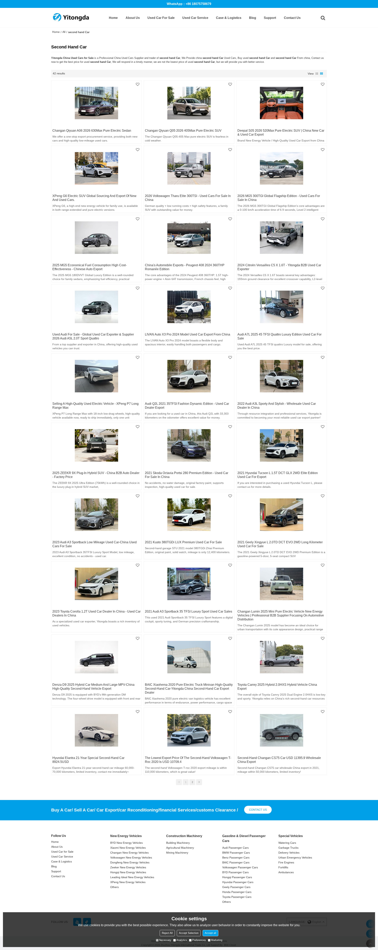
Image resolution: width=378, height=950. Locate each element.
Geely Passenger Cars (236, 887)
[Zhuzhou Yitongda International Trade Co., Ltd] (71, 17)
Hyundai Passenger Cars (237, 882)
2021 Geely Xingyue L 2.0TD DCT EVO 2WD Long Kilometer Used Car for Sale (280, 544)
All (63, 31)
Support (270, 17)
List (316, 74)
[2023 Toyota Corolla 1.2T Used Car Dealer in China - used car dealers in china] (96, 584)
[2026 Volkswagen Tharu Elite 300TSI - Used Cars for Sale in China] (189, 168)
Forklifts (283, 867)
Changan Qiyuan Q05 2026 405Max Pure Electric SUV (183, 130)
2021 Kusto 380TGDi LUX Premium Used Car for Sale (183, 542)
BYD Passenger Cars (235, 872)
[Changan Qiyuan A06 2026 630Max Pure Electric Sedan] (96, 103)
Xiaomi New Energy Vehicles (128, 847)
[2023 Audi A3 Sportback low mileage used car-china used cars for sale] (96, 514)
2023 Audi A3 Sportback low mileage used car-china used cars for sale (94, 544)
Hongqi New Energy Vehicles (128, 872)
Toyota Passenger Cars (236, 896)
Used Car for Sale (161, 17)
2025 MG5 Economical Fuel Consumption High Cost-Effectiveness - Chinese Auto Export (89, 267)
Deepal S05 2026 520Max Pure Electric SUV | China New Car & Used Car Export (280, 132)
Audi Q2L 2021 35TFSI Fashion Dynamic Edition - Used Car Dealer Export (187, 405)
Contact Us (292, 17)
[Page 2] (199, 782)
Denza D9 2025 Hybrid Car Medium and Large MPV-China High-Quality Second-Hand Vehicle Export (93, 686)
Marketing (216, 940)
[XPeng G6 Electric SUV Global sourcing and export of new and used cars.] (96, 168)
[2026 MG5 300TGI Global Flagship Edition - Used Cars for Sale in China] (281, 168)
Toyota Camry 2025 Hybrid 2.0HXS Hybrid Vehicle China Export (277, 686)
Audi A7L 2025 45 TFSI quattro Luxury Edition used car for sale (279, 336)
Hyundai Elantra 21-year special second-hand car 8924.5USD (88, 759)
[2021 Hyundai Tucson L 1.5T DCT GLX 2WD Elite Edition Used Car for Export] (281, 445)
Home (113, 17)
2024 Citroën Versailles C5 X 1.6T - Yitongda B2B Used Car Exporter (279, 267)
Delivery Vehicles (288, 852)
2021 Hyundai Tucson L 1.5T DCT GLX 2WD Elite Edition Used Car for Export (277, 475)
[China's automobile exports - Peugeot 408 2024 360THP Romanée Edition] (189, 237)
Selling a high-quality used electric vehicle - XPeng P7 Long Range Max (95, 405)
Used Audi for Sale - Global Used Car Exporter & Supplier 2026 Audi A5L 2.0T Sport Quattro (93, 336)
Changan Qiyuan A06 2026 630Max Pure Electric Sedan (91, 130)
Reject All (167, 933)
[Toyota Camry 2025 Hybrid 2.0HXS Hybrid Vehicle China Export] (281, 657)
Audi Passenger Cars (235, 847)
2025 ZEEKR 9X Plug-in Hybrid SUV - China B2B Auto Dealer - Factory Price (95, 475)
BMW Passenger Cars (236, 852)
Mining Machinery (177, 852)
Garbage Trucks (288, 847)
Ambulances (286, 872)
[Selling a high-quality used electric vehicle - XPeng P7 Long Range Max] (96, 376)
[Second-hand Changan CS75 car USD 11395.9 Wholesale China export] (281, 730)
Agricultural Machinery (180, 847)
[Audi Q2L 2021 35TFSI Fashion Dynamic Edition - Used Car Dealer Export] (189, 376)
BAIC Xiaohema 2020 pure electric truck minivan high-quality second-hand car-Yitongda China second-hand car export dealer (189, 688)
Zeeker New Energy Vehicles (128, 867)
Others (114, 887)
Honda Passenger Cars (236, 892)
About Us (133, 17)
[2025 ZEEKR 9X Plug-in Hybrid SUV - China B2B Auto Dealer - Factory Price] (96, 445)
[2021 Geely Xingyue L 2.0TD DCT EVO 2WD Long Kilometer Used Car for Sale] (281, 514)
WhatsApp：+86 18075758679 (189, 4)
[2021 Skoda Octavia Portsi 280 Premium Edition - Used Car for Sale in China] (189, 445)
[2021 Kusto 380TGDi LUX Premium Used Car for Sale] (189, 514)
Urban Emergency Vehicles (295, 857)
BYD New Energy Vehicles (126, 842)
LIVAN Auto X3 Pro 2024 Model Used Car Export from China (187, 334)
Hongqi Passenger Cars (237, 877)
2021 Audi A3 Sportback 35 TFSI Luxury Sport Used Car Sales (188, 611)
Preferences (199, 940)
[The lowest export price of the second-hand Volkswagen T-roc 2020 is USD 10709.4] (189, 730)
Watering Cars (287, 842)
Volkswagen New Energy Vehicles (131, 857)
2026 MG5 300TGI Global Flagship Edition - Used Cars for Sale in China (278, 197)
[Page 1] (179, 782)
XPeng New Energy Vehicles (127, 882)
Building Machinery (178, 842)
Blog (252, 17)
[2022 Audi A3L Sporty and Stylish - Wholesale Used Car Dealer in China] (281, 376)
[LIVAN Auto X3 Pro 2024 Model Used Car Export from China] (189, 307)
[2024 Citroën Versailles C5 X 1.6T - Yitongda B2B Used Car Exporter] (281, 237)
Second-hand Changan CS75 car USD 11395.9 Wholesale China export (279, 759)
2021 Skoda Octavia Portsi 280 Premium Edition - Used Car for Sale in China (186, 475)
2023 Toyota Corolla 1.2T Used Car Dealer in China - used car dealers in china (96, 613)
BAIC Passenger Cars (235, 862)
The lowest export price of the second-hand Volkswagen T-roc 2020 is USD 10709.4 (188, 759)
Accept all (210, 933)
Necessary (165, 940)
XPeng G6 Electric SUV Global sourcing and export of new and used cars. (94, 197)
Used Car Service (195, 17)
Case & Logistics (228, 17)
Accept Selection (188, 933)
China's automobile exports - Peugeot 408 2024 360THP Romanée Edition (184, 267)
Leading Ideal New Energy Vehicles (132, 877)
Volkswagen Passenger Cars (240, 867)
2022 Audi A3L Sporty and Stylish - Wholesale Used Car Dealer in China (276, 405)
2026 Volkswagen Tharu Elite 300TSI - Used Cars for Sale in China (188, 197)
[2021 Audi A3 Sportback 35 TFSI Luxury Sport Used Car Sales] (189, 584)
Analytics (181, 940)
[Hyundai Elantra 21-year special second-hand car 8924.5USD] (96, 730)
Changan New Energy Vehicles (129, 852)
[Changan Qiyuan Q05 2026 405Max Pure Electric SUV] (189, 103)
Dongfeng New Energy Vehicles (129, 862)
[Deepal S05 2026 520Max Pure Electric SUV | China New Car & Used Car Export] (281, 103)
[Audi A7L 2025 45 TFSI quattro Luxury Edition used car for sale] (281, 307)
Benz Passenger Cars (235, 857)
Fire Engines (286, 862)
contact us (258, 809)
